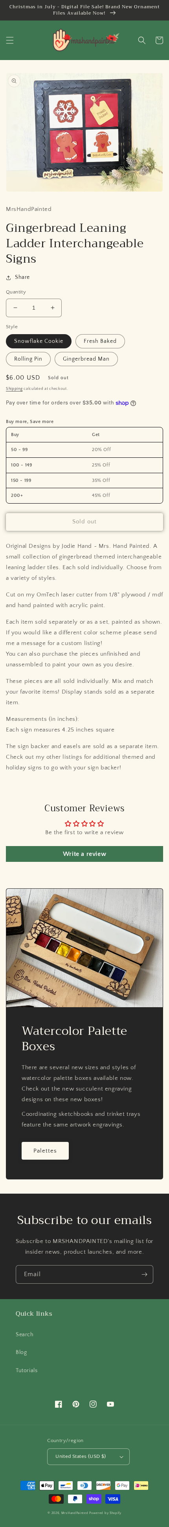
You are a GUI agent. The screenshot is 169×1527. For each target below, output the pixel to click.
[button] (9, 40)
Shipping (14, 389)
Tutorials (26, 1370)
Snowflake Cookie (38, 341)
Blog (21, 1352)
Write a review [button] (84, 854)
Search (25, 1334)
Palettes (45, 1150)
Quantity (16, 292)
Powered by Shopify (105, 1513)
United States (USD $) (80, 1456)
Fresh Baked (100, 341)
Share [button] (22, 277)
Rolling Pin (28, 359)
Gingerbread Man (86, 359)
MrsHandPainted (74, 1513)
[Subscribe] (144, 1274)
